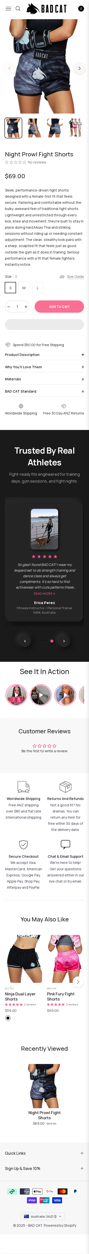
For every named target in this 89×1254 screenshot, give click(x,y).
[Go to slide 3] (47, 641)
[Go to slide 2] (42, 641)
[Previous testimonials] (25, 641)
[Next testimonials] (64, 641)
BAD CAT (9, 988)
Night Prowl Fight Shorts (44, 1115)
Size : (11, 276)
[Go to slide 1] (37, 641)
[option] (44, 66)
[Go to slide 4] (51, 641)
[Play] (16, 695)
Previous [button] (9, 68)
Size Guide (75, 276)
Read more (44, 594)
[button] (16, 162)
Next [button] (79, 68)
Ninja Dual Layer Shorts (20, 996)
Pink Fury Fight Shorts (61, 996)
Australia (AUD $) (44, 1216)
